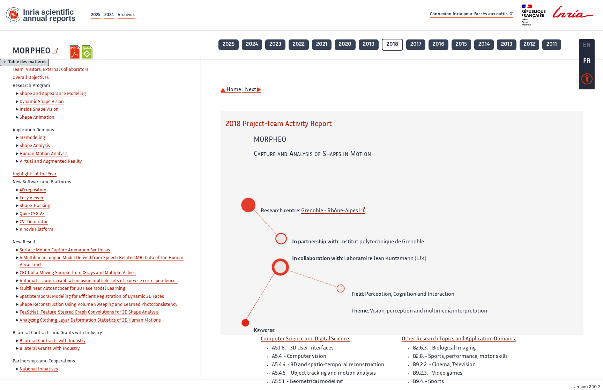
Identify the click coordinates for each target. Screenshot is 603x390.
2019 (368, 44)
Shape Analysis (35, 146)
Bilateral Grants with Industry (50, 349)
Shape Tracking (35, 206)
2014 (484, 44)
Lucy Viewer (32, 198)
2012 (529, 44)
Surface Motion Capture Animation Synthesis (65, 250)
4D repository (33, 190)
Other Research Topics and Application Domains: (459, 339)
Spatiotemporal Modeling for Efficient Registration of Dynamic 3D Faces (92, 297)
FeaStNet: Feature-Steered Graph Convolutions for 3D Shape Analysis (89, 312)
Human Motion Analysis (44, 154)
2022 (299, 44)
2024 (109, 15)
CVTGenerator (34, 222)
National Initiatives (39, 369)
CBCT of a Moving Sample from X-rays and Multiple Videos (78, 273)
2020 (345, 44)
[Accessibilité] (587, 80)
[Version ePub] (88, 52)
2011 (551, 44)
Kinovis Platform (36, 230)
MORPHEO (31, 51)
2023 (275, 44)
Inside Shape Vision (39, 110)
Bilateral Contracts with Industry (52, 341)
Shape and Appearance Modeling (53, 94)
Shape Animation (37, 118)
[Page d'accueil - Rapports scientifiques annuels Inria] (44, 15)
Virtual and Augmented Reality (51, 162)
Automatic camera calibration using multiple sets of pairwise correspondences (99, 281)
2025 (95, 15)
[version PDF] (76, 52)
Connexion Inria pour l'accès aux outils (469, 15)
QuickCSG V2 (32, 214)
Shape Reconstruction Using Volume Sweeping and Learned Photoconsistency (98, 305)
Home (233, 90)
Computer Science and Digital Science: (305, 339)
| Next (249, 90)
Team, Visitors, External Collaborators (50, 70)
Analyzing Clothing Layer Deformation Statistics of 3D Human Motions (90, 320)
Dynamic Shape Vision (42, 102)
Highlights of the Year (35, 174)
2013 (506, 44)
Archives (126, 15)
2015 (461, 44)
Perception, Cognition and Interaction (409, 294)
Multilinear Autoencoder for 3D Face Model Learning (72, 289)
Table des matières (27, 63)
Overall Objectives (31, 78)
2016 (438, 44)
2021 (321, 44)
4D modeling (32, 138)
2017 (415, 44)
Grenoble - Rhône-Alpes (329, 211)
